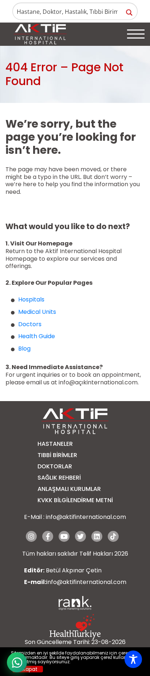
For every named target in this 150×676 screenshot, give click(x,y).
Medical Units (37, 312)
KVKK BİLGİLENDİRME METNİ (75, 500)
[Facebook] (47, 536)
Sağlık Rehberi (59, 477)
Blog (24, 348)
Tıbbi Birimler (57, 455)
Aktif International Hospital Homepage (63, 255)
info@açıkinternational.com (98, 382)
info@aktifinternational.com (86, 517)
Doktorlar (55, 466)
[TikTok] (113, 536)
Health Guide (36, 336)
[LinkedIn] (96, 536)
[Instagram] (31, 536)
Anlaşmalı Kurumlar (69, 489)
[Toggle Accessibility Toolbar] (133, 659)
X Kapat (28, 669)
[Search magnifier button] (129, 12)
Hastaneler (55, 444)
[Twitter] (80, 536)
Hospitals (31, 299)
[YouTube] (64, 536)
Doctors (30, 324)
